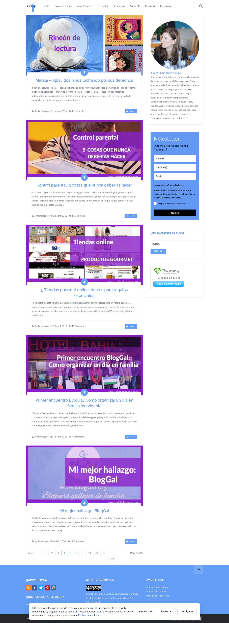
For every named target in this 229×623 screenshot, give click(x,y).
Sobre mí (135, 6)
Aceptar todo (145, 611)
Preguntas (165, 6)
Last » (112, 558)
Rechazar (166, 611)
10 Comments (78, 215)
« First (31, 553)
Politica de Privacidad (157, 587)
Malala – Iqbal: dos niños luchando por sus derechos (84, 80)
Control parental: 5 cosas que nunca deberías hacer (84, 185)
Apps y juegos (84, 6)
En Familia (102, 6)
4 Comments (78, 111)
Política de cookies (88, 615)
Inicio (46, 6)
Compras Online (63, 6)
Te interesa (119, 6)
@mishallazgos (42, 111)
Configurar (187, 611)
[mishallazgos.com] (31, 6)
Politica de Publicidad (157, 595)
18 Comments (78, 326)
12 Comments (77, 541)
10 (89, 553)
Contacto (150, 6)
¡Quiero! (174, 213)
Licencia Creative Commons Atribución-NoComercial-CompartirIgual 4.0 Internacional (112, 597)
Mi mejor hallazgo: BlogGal (84, 510)
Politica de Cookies (156, 591)
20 (97, 553)
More (132, 111)
